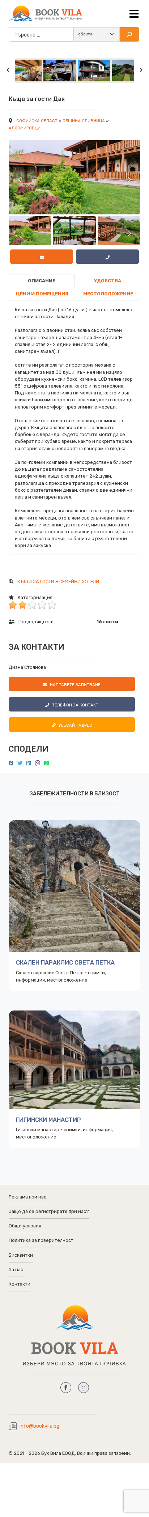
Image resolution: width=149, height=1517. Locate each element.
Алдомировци (25, 128)
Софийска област (37, 121)
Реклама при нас (27, 1197)
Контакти (19, 1284)
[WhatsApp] (46, 763)
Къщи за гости (35, 581)
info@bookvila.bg (39, 1426)
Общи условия (25, 1225)
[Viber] (37, 763)
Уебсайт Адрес (75, 725)
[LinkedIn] (28, 763)
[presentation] (20, 179)
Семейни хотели (79, 581)
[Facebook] (11, 763)
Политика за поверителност (41, 1240)
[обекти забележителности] (96, 34)
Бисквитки (21, 1255)
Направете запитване (75, 685)
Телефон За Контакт (75, 705)
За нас (16, 1269)
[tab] (42, 280)
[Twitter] (19, 763)
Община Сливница (84, 121)
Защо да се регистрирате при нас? (49, 1211)
